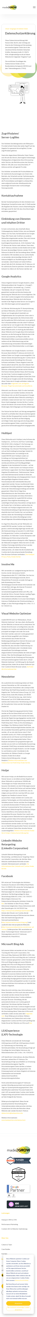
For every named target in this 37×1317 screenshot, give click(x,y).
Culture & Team (6, 1245)
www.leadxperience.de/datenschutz (13, 1120)
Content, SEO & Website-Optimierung (14, 1229)
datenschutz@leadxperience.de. (12, 1113)
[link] (9, 7)
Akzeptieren (18, 1303)
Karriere (4, 1254)
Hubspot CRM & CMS (9, 1220)
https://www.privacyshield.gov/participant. (15, 910)
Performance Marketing (9, 1224)
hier (2, 903)
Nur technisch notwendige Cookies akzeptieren (18, 1309)
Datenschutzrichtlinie (21, 1280)
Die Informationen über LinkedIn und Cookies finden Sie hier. (17, 866)
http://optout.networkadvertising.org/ (15, 922)
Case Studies (5, 1249)
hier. (31, 1023)
